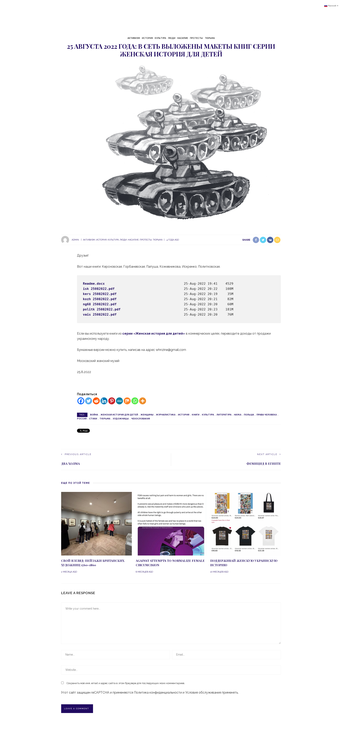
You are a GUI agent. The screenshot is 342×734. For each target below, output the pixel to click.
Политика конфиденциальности (158, 692)
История (147, 38)
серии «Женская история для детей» (153, 333)
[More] (142, 400)
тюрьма (105, 418)
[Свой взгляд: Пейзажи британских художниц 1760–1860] (96, 523)
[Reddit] (96, 400)
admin (75, 240)
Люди (171, 38)
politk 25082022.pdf (102, 309)
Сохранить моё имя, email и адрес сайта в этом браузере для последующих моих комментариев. (125, 683)
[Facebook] (80, 400)
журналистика (165, 414)
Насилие (182, 38)
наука (237, 414)
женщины (147, 414)
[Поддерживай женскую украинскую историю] (245, 523)
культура (208, 414)
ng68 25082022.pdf (100, 304)
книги (195, 414)
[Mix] (127, 400)
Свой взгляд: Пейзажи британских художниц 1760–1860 (92, 563)
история (183, 414)
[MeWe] (119, 400)
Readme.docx (94, 283)
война (94, 414)
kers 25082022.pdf (100, 294)
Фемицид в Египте (263, 464)
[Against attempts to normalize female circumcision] (171, 523)
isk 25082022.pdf (99, 289)
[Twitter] (88, 400)
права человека (266, 414)
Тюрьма (210, 38)
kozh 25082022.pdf (100, 299)
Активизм (133, 38)
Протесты (196, 38)
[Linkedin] (104, 400)
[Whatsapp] (134, 400)
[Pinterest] (111, 400)
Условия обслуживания (203, 692)
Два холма (70, 464)
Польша (249, 414)
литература (224, 414)
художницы (121, 418)
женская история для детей (119, 414)
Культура (160, 38)
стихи (93, 418)
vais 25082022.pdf (100, 314)
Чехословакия (140, 418)
